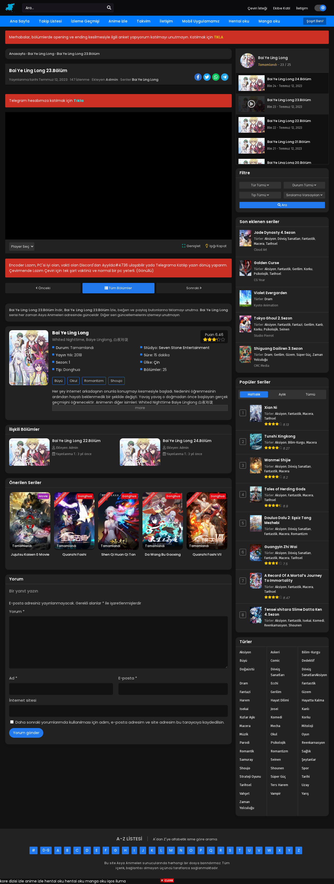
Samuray (246, 759)
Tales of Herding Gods (285, 489)
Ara (284, 205)
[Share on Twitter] (207, 77)
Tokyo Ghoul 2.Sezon (273, 318)
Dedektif (308, 660)
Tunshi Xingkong (279, 436)
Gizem (290, 355)
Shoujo (116, 380)
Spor (305, 768)
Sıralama (303, 195)
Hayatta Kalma (313, 700)
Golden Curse (266, 262)
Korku (308, 269)
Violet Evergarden (270, 292)
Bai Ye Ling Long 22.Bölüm (76, 440)
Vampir (276, 793)
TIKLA (218, 37)
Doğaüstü (247, 669)
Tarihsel (271, 244)
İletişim (302, 8)
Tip (258, 195)
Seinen (284, 329)
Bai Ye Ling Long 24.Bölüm (187, 440)
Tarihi (306, 776)
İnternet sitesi (22, 700)
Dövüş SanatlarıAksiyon (314, 672)
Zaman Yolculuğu (247, 805)
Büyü (59, 380)
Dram (268, 299)
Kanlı (319, 325)
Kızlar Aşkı (247, 717)
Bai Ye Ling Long (145, 79)
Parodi (244, 743)
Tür (258, 185)
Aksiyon (270, 239)
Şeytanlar (309, 759)
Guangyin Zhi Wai (280, 546)
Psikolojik (261, 274)
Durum (303, 185)
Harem (245, 700)
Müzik (244, 734)
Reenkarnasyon (275, 625)
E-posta (127, 678)
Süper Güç (303, 355)
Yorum (17, 611)
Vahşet (244, 793)
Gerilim (297, 269)
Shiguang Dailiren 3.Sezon (278, 348)
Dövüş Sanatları (289, 239)
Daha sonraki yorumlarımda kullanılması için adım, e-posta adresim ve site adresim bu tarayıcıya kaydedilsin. (119, 722)
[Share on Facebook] (198, 77)
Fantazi (297, 325)
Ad (13, 678)
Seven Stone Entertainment (184, 347)
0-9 (46, 850)
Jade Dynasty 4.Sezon (274, 232)
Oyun (305, 734)
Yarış (305, 793)
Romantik (247, 751)
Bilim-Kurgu (296, 442)
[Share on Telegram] (225, 77)
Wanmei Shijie (277, 460)
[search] (109, 7)
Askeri (275, 652)
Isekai (307, 621)
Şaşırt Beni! (315, 21)
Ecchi (274, 683)
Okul (73, 380)
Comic (275, 660)
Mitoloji (307, 726)
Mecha (275, 726)
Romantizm (94, 380)
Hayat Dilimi (280, 700)
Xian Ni (270, 407)
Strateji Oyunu (250, 776)
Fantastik (308, 239)
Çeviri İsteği (257, 8)
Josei (274, 709)
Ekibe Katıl (281, 8)
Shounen (295, 625)
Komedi (318, 621)
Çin (157, 362)
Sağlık (306, 751)
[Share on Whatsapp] (216, 77)
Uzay (305, 785)
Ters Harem (279, 785)
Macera (259, 244)
